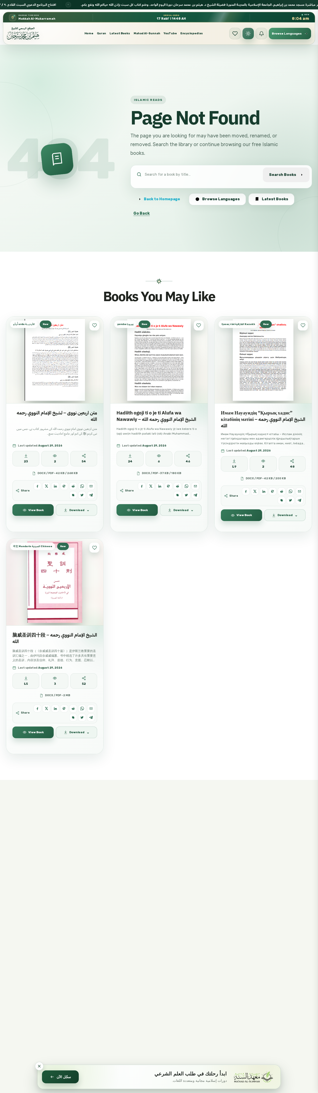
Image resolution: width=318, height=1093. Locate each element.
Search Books (282, 174)
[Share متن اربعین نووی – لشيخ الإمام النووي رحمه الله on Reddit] (73, 486)
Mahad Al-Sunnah (147, 33)
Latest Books (120, 33)
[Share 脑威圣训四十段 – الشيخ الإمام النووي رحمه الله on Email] (91, 708)
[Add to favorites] (94, 325)
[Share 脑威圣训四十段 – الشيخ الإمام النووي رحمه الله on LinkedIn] (55, 708)
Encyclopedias (191, 33)
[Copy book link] (73, 495)
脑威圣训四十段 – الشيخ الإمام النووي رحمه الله (54, 638)
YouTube (170, 33)
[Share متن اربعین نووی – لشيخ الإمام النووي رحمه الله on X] (46, 486)
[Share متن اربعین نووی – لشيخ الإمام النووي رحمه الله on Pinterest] (64, 486)
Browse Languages (221, 199)
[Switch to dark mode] (248, 33)
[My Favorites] (235, 33)
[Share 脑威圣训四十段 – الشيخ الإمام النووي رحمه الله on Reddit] (73, 708)
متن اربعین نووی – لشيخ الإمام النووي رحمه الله (57, 416)
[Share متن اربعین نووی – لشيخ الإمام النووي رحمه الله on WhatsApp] (82, 486)
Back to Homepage (162, 199)
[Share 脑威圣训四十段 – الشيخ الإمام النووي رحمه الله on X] (46, 708)
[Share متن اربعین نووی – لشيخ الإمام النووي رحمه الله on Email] (91, 486)
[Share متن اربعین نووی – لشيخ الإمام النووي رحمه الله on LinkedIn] (55, 486)
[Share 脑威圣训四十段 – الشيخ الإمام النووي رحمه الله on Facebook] (37, 708)
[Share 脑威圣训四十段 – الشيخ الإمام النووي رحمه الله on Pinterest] (64, 708)
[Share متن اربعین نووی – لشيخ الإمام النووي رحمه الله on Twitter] (82, 495)
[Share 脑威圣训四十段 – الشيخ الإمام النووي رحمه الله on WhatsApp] (82, 708)
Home (88, 33)
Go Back (141, 213)
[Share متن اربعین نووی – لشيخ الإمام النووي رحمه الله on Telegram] (91, 495)
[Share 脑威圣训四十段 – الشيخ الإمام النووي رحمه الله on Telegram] (91, 717)
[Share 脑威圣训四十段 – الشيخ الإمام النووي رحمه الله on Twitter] (82, 717)
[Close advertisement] (39, 1066)
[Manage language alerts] (261, 33)
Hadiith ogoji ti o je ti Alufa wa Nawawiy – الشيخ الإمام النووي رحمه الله (156, 416)
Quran (101, 33)
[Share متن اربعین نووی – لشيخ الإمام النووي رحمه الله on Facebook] (37, 486)
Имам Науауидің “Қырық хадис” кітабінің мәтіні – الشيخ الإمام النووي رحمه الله (263, 419)
